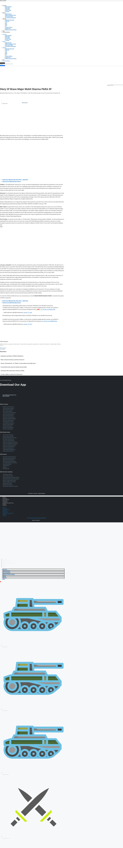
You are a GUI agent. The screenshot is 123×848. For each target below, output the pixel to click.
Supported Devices (6, 499)
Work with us (5, 498)
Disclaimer (4, 504)
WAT (6, 25)
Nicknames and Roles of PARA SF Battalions (12, 356)
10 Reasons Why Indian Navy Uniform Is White (12, 370)
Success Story (6, 560)
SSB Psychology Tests (10, 15)
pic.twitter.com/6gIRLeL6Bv (48, 309)
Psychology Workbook (10, 17)
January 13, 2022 (27, 312)
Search (2, 63)
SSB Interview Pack (9, 20)
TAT (6, 22)
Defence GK (8, 28)
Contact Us (5, 505)
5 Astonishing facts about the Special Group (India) (14, 367)
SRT (6, 23)
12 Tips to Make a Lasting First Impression (11, 374)
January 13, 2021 (27, 324)
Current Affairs (8, 27)
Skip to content (3, 0)
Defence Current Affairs (10, 29)
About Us (4, 497)
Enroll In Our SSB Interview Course (12, 181)
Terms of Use (5, 500)
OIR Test (7, 21)
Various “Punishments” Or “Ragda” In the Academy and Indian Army (18, 363)
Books (4, 12)
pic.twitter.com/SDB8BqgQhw (49, 321)
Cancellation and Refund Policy (8, 502)
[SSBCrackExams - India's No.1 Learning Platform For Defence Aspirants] (4, 2)
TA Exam (7, 11)
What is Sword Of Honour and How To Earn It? (12, 359)
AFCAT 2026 (8, 10)
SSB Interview (8, 6)
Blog (4, 30)
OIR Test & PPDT (9, 16)
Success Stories (6, 32)
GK (5, 26)
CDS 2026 (7, 9)
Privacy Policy (5, 501)
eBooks (4, 18)
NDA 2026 (7, 8)
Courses (4, 5)
